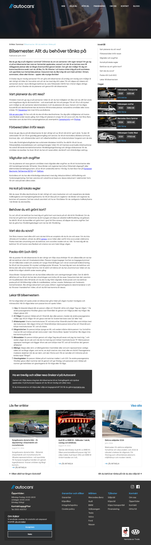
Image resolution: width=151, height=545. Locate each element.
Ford (90, 520)
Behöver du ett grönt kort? (111, 66)
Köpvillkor (66, 501)
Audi (90, 501)
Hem (63, 6)
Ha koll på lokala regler (109, 62)
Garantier (66, 497)
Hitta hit (133, 509)
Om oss (113, 6)
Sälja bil (73, 6)
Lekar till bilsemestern (109, 79)
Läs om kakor (20, 522)
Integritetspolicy (70, 505)
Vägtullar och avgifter (109, 58)
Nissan (91, 524)
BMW (90, 505)
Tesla (90, 512)
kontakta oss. (79, 387)
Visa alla (136, 406)
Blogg (136, 6)
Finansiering (99, 6)
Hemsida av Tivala (132, 539)
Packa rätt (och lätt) (108, 75)
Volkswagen (94, 509)
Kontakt (125, 6)
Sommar (19, 44)
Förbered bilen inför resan (110, 53)
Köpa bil (85, 6)
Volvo (91, 516)
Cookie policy (68, 509)
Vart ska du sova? (107, 71)
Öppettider (134, 501)
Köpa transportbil (116, 505)
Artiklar (12, 44)
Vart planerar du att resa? (110, 49)
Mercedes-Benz (95, 497)
